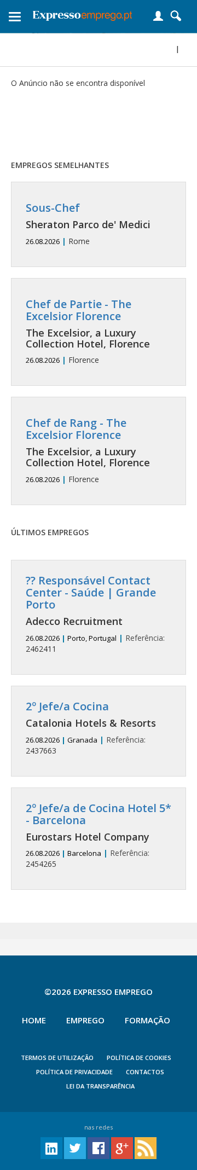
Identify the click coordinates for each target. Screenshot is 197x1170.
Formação (147, 1020)
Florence (88, 332)
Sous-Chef (53, 207)
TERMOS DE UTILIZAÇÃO (57, 1057)
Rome (88, 224)
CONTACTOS (145, 1072)
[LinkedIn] (51, 1147)
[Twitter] (75, 1147)
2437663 (91, 728)
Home (34, 1020)
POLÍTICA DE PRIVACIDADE (74, 1072)
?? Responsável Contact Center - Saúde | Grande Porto (91, 592)
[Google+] (122, 1147)
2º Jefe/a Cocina (67, 706)
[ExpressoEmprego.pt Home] (82, 13)
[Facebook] (98, 1147)
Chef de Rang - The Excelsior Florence (76, 428)
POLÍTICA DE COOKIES (139, 1057)
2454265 (98, 836)
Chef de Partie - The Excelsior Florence (78, 310)
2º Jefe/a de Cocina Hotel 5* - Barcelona (98, 814)
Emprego (85, 1020)
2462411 (95, 614)
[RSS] (146, 1147)
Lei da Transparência (100, 1086)
